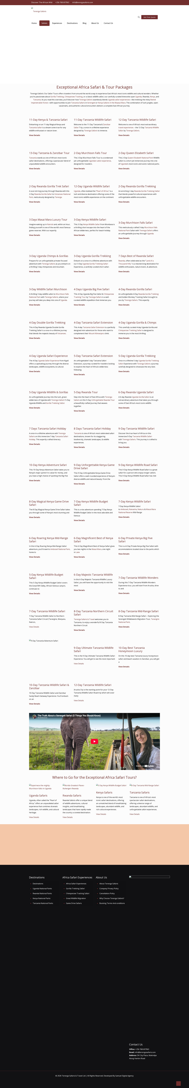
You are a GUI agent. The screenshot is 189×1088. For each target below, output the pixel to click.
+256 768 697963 (62, 2)
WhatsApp (147, 839)
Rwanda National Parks (42, 893)
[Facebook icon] (140, 2)
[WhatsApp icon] (137, 2)
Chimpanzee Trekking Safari (130, 330)
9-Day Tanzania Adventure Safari (49, 651)
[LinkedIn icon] (148, 2)
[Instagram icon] (151, 2)
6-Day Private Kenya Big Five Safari (135, 539)
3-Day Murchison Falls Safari (135, 222)
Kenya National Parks (41, 898)
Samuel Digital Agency (124, 1076)
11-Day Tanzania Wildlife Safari (92, 119)
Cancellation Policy (107, 893)
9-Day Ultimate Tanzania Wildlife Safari (93, 649)
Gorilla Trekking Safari (55, 403)
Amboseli (124, 509)
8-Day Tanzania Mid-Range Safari (138, 611)
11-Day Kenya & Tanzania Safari (48, 119)
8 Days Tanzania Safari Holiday (92, 428)
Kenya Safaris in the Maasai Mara (111, 103)
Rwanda (121, 261)
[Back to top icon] (178, 1083)
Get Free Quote (150, 17)
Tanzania (37, 99)
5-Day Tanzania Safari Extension (93, 356)
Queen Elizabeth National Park (140, 158)
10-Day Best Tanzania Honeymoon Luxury (131, 649)
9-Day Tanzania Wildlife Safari (136, 428)
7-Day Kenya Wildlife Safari (134, 501)
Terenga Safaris (85, 99)
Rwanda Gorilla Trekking (148, 294)
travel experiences (125, 127)
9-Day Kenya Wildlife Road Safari (138, 465)
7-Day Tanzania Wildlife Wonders (138, 577)
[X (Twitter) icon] (143, 2)
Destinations (38, 883)
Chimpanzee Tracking (74, 96)
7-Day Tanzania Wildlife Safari (47, 611)
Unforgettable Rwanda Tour (103, 400)
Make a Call (149, 830)
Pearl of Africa (102, 191)
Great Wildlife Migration (42, 659)
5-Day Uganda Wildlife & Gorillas (48, 392)
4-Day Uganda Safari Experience (48, 356)
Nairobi (50, 224)
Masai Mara (96, 549)
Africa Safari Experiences (76, 883)
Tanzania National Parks (43, 903)
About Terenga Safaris (108, 883)
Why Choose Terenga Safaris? (111, 898)
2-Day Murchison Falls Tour (90, 153)
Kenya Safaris (104, 792)
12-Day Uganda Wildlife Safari (92, 186)
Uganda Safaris (38, 795)
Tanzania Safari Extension (93, 327)
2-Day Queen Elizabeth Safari (136, 153)
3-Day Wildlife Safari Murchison (48, 289)
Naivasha (133, 509)
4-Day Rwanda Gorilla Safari (135, 289)
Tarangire (155, 619)
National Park (124, 622)
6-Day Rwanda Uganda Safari (136, 392)
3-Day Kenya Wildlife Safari (90, 219)
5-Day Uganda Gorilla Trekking (137, 356)
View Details (34, 135)
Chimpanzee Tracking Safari (77, 893)
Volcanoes (61, 333)
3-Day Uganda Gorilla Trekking (92, 256)
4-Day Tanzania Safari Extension (93, 322)
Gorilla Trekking (57, 96)
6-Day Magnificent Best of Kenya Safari (93, 539)
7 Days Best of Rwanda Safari (136, 256)
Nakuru (141, 509)
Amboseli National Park (60, 549)
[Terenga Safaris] (38, 11)
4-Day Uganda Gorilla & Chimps (137, 322)
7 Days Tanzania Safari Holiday (47, 428)
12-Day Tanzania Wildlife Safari (137, 119)
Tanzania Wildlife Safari (142, 436)
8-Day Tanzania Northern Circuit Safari (93, 612)
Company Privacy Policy (109, 888)
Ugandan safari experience (100, 161)
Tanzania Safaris (78, 103)
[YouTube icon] (145, 2)
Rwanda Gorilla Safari (43, 194)
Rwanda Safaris (72, 795)
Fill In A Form (132, 830)
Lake (78, 552)
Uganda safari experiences (119, 99)
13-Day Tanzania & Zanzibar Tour (49, 153)
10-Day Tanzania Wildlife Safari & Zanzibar (49, 686)
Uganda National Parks (42, 888)
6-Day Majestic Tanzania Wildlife (93, 574)
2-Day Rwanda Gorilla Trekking (137, 186)
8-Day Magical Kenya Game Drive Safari (49, 503)
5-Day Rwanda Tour (86, 392)
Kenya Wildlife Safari (91, 224)
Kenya (152, 96)
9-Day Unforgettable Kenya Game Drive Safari (94, 466)
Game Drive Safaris (74, 903)
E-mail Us (133, 839)
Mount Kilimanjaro (96, 333)
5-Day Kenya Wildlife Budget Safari (46, 576)
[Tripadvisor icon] (154, 2)
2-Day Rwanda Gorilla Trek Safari (49, 186)
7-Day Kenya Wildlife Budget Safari (91, 503)
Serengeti (91, 103)
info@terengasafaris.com (82, 2)
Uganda (138, 96)
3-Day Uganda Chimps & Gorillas (48, 256)
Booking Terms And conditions (112, 903)
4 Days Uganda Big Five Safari (91, 289)
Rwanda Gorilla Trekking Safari (147, 191)
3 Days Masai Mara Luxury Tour (48, 219)
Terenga (58, 197)
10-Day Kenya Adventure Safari (48, 465)
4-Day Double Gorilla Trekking (47, 322)
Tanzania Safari (35, 127)
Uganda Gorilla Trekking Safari (95, 264)
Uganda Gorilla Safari (140, 397)
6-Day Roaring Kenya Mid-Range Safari (48, 539)
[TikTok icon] (156, 2)
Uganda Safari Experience (48, 360)
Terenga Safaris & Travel (84, 619)
